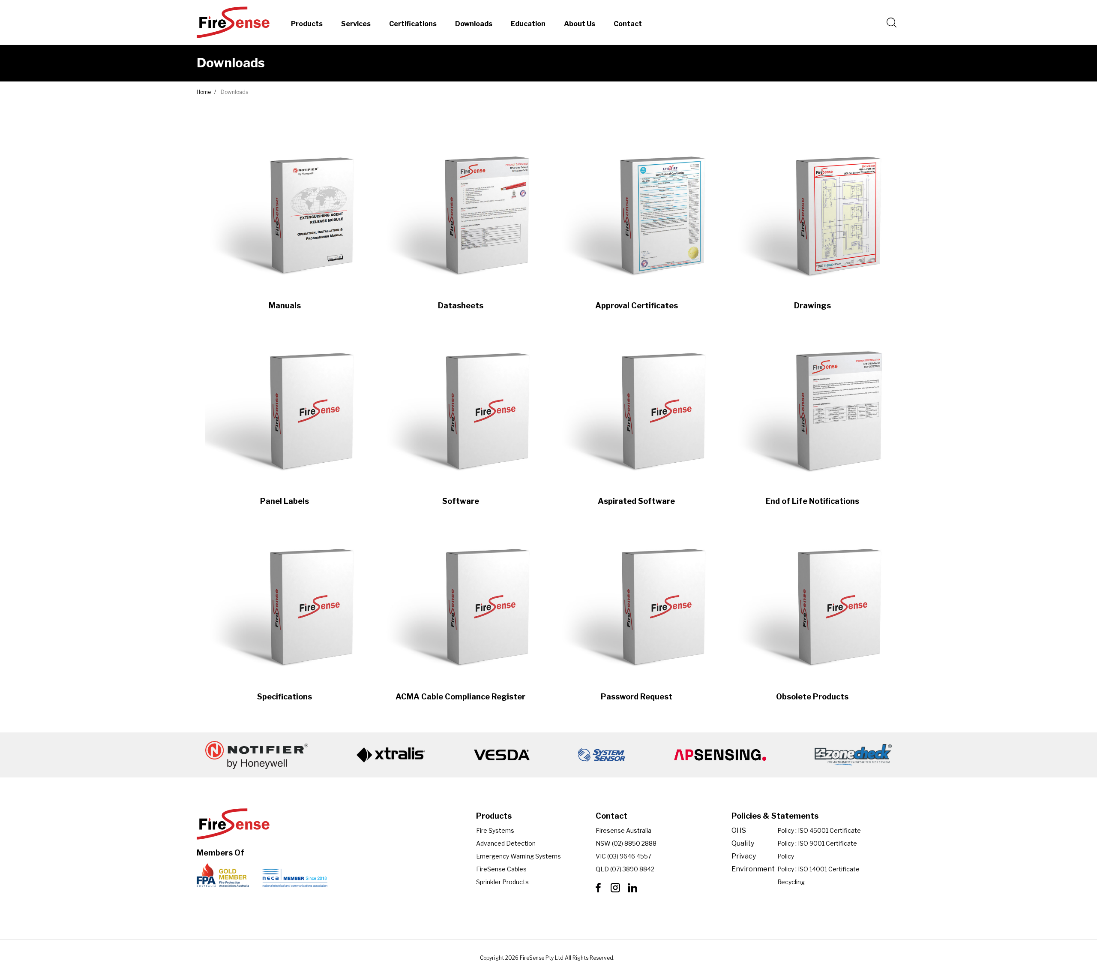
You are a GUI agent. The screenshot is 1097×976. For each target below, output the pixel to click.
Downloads (473, 24)
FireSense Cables (501, 869)
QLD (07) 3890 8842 (625, 869)
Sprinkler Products (502, 882)
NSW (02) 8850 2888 (626, 843)
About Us (579, 24)
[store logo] (233, 22)
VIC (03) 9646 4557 (623, 856)
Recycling (791, 882)
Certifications (413, 24)
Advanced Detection (506, 843)
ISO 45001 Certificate (829, 830)
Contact (628, 24)
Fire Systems (495, 830)
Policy (785, 830)
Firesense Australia (623, 830)
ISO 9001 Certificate (827, 843)
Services (356, 24)
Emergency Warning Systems (518, 856)
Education (528, 24)
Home (204, 92)
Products (307, 24)
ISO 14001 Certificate (829, 869)
